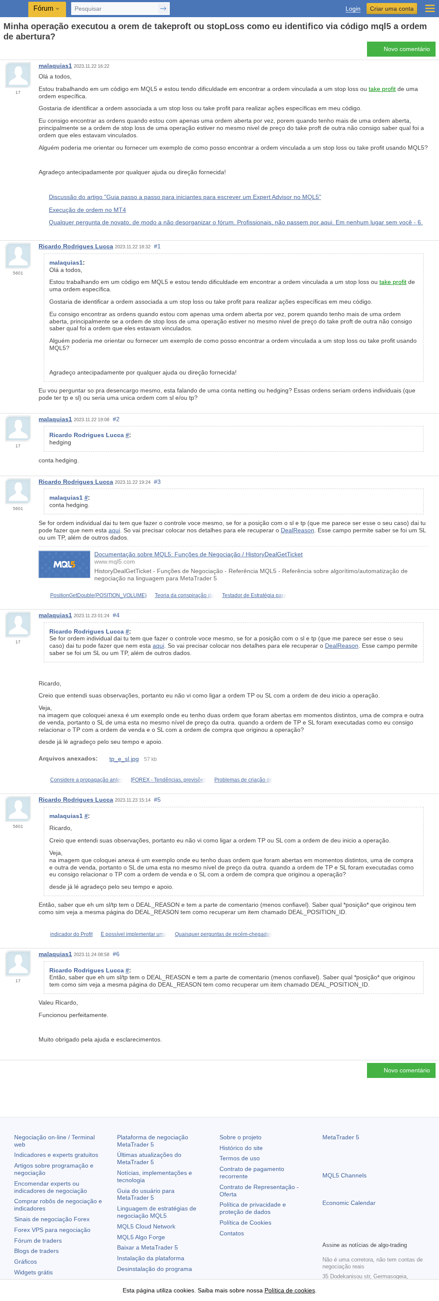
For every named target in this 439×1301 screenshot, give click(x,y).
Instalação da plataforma (150, 1258)
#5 (157, 799)
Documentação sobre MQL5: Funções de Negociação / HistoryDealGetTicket (198, 554)
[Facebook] (327, 1233)
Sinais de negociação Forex (52, 1219)
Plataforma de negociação (152, 1141)
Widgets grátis (33, 1272)
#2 (116, 419)
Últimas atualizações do (149, 1158)
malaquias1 (55, 65)
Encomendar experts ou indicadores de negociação (50, 1187)
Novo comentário (407, 48)
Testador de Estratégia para (254, 595)
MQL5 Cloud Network (146, 1226)
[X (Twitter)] (355, 1233)
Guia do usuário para (145, 1194)
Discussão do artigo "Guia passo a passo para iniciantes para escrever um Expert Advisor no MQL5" (185, 196)
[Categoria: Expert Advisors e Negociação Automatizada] (16, 51)
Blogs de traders (36, 1250)
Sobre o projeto (241, 1137)
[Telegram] (341, 1233)
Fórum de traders (38, 1240)
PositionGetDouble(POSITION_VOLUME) (98, 595)
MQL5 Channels (344, 1175)
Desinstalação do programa (154, 1268)
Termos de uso (240, 1158)
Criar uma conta (392, 8)
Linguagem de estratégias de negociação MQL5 (156, 1212)
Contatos (232, 1233)
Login (353, 9)
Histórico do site (241, 1147)
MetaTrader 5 (340, 1137)
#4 (116, 615)
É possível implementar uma (134, 934)
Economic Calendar (349, 1202)
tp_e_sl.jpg (124, 758)
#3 (157, 481)
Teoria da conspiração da (184, 595)
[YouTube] (369, 1233)
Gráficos (25, 1261)
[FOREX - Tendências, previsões (168, 780)
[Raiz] (6, 51)
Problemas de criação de (243, 780)
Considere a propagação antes (86, 780)
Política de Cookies (245, 1222)
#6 (116, 954)
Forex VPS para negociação (52, 1229)
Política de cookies (290, 1290)
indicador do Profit (71, 934)
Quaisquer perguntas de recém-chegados (223, 934)
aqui (114, 530)
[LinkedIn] (382, 1233)
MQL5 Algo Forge (141, 1237)
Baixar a (147, 1247)
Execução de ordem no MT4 (87, 209)
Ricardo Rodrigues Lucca (76, 246)
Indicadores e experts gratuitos (56, 1154)
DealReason (297, 530)
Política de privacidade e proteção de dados (253, 1208)
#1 (157, 246)
